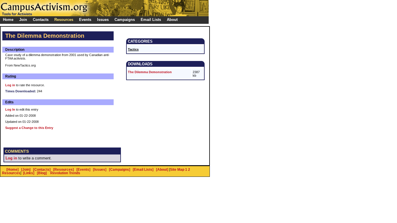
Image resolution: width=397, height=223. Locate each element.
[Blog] (42, 173)
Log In (10, 109)
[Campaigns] (119, 169)
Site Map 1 (178, 169)
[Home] (12, 169)
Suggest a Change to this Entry (29, 128)
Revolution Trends (65, 173)
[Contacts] (42, 169)
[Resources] (63, 169)
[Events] (83, 169)
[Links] (28, 173)
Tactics (133, 49)
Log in (10, 85)
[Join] (26, 169)
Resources (11, 173)
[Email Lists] (143, 169)
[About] (162, 169)
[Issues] (99, 169)
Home (8, 19)
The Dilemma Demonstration (150, 72)
